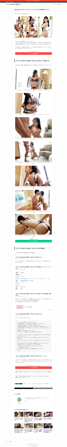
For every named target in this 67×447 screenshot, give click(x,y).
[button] (23, 388)
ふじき (19, 402)
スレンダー (45, 278)
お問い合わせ (30, 444)
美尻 (48, 278)
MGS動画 (17, 383)
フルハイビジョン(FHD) (34, 278)
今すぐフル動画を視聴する (33, 53)
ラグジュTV (22, 276)
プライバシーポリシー (36, 444)
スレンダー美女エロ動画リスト (13, 4)
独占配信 (21, 278)
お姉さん (41, 278)
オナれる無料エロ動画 (28, 306)
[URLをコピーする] (43, 388)
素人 (29, 278)
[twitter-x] (25, 400)
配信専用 (25, 278)
